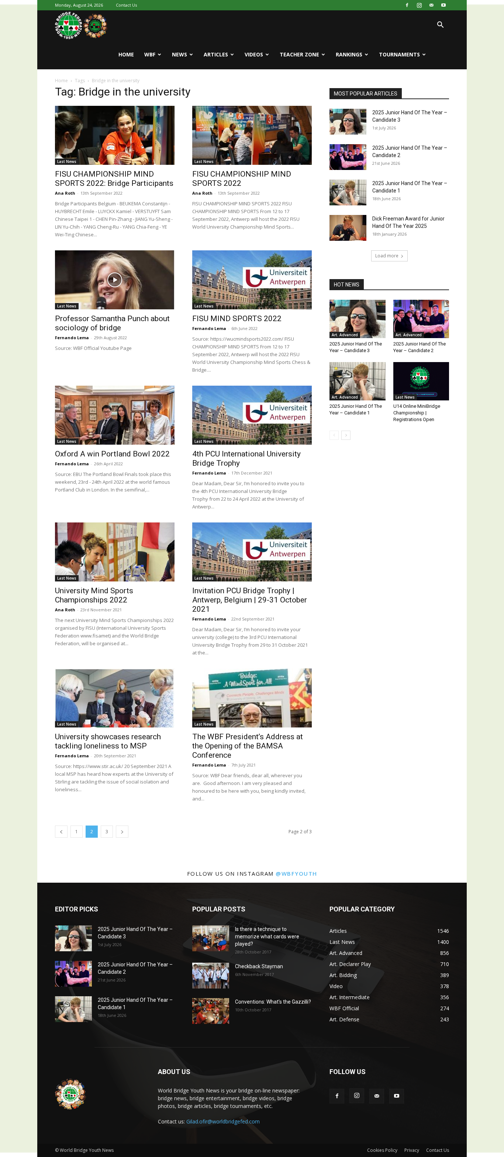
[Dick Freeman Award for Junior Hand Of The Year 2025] (347, 228)
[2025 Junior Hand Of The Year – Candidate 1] (347, 192)
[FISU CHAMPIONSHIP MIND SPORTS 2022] (252, 135)
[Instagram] (419, 5)
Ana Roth (65, 193)
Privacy (411, 1150)
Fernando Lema (72, 337)
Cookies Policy (382, 1150)
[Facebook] (406, 5)
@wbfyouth (296, 873)
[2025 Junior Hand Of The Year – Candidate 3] (347, 122)
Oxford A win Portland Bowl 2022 (112, 453)
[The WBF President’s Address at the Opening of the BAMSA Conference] (252, 697)
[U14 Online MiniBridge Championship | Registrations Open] (421, 381)
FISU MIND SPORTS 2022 (237, 318)
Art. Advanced (345, 334)
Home (126, 54)
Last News (66, 161)
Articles (216, 54)
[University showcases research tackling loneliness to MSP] (115, 697)
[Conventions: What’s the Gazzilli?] (210, 1011)
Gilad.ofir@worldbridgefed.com (223, 1121)
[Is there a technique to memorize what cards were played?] (210, 938)
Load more (386, 256)
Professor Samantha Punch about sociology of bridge (112, 323)
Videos (254, 54)
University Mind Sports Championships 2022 (94, 595)
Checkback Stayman (259, 966)
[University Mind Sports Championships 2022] (115, 551)
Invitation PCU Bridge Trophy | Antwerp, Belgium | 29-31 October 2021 (249, 600)
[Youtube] (443, 5)
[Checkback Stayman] (210, 976)
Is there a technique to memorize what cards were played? (267, 936)
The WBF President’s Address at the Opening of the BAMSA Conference (247, 746)
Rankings (349, 54)
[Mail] (431, 5)
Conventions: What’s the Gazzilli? (273, 1002)
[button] (440, 25)
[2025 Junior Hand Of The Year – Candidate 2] (347, 157)
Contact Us (126, 5)
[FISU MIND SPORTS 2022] (252, 279)
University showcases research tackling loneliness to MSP (108, 741)
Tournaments (399, 54)
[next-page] (122, 832)
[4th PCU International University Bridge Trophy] (252, 415)
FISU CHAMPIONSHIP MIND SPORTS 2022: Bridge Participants (114, 179)
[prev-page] (61, 832)
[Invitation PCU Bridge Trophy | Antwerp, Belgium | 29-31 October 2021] (252, 551)
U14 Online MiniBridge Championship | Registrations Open (416, 412)
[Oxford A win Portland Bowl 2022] (115, 415)
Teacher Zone (299, 54)
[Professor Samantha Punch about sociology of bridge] (115, 279)
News (179, 54)
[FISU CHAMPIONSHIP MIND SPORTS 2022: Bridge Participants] (115, 135)
